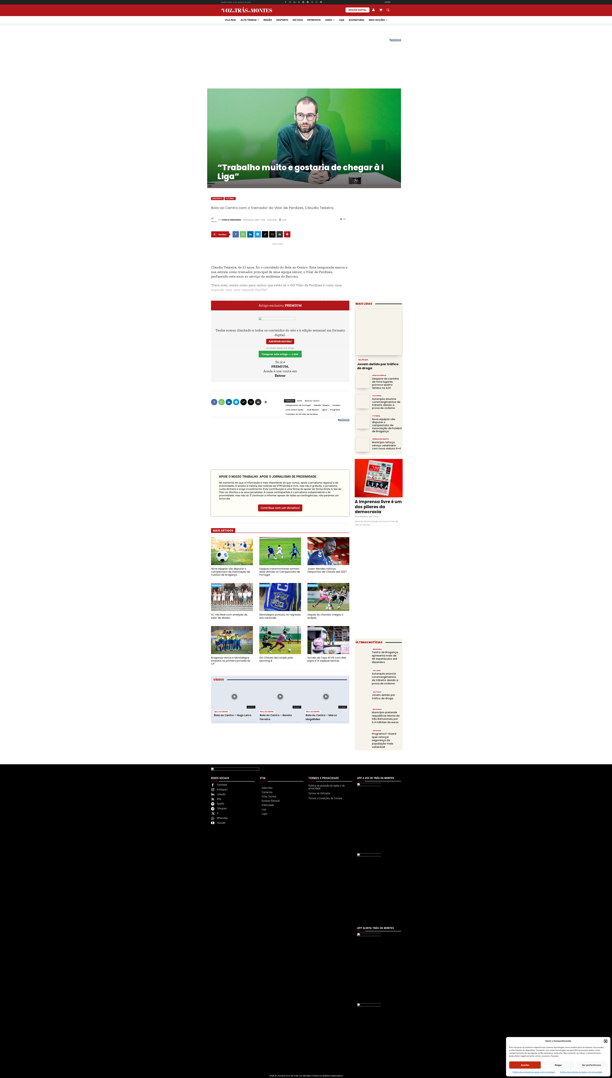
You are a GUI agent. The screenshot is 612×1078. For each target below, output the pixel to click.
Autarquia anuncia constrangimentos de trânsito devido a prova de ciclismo (386, 403)
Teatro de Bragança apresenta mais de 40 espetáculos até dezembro (385, 657)
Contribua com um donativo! (280, 508)
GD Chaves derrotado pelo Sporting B (276, 659)
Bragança (377, 649)
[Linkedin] (294, 2)
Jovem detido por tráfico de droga (377, 366)
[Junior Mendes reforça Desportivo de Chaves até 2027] (328, 551)
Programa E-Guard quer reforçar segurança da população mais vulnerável (384, 740)
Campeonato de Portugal (297, 405)
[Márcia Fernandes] (214, 220)
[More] (287, 234)
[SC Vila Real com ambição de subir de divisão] (232, 597)
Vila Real (377, 396)
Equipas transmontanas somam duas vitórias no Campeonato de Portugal (279, 572)
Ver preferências (591, 1065)
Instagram (222, 789)
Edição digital (358, 10)
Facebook (222, 784)
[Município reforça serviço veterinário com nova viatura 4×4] (362, 445)
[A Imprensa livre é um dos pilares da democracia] (379, 478)
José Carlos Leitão (294, 409)
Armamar (377, 731)
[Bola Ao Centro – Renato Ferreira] (280, 696)
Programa (335, 409)
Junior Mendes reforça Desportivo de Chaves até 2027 (327, 570)
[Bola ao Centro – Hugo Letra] (234, 696)
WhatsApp (222, 818)
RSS (219, 799)
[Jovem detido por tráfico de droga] (379, 332)
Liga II (324, 409)
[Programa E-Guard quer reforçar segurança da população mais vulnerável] (362, 736)
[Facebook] (285, 2)
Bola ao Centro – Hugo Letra (232, 715)
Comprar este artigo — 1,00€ (280, 354)
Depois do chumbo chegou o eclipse (325, 616)
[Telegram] (308, 2)
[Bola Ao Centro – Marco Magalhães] (326, 696)
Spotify (220, 803)
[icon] (381, 10)
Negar (558, 1065)
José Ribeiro (313, 409)
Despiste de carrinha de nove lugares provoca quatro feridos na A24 (385, 383)
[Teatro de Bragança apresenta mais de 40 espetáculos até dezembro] (362, 654)
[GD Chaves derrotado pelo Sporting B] (280, 640)
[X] (312, 2)
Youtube (221, 822)
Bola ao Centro (312, 401)
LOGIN (387, 2)
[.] (373, 9)
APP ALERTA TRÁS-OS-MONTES (375, 928)
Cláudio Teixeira (321, 405)
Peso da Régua (379, 375)
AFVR (299, 401)
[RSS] (299, 2)
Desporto (217, 198)
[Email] (272, 234)
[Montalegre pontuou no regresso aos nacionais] (280, 597)
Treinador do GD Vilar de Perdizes (301, 414)
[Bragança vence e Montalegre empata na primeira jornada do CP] (232, 640)
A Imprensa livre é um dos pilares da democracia (378, 506)
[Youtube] (321, 2)
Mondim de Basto (380, 439)
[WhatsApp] (316, 2)
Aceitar (525, 1065)
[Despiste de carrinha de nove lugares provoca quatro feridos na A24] (362, 381)
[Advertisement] (306, 61)
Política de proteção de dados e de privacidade (534, 1072)
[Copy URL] (265, 234)
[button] (605, 1041)
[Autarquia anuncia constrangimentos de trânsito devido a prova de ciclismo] (362, 401)
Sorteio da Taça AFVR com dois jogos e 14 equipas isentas (326, 659)
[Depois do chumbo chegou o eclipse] (328, 597)
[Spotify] (303, 2)
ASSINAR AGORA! (280, 341)
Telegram (222, 808)
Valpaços (363, 360)
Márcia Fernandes (231, 220)
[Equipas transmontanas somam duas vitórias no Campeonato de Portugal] (280, 551)
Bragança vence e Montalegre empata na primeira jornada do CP (230, 661)
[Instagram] (290, 2)
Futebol (230, 198)
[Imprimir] (280, 234)
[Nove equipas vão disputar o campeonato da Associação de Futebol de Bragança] (232, 551)
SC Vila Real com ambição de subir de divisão (229, 616)
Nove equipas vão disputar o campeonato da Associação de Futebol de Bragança (230, 572)
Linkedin (221, 794)
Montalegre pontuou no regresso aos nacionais (280, 616)
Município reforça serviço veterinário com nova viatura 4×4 (386, 445)
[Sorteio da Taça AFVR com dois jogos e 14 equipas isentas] (328, 640)
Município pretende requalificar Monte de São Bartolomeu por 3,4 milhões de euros (386, 717)
